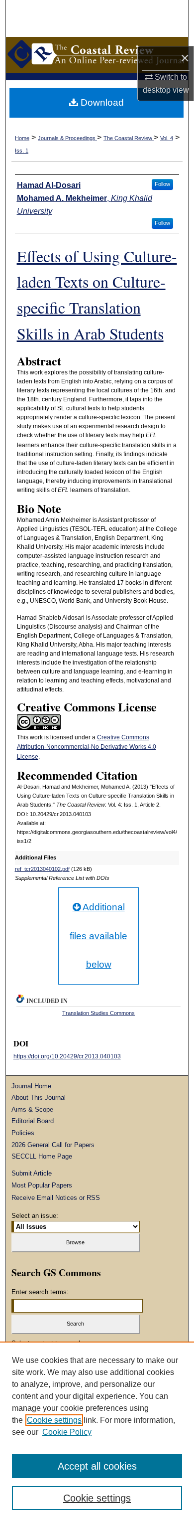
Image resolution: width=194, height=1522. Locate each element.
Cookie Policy (67, 1432)
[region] (97, 1432)
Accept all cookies (97, 1466)
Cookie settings (54, 1420)
